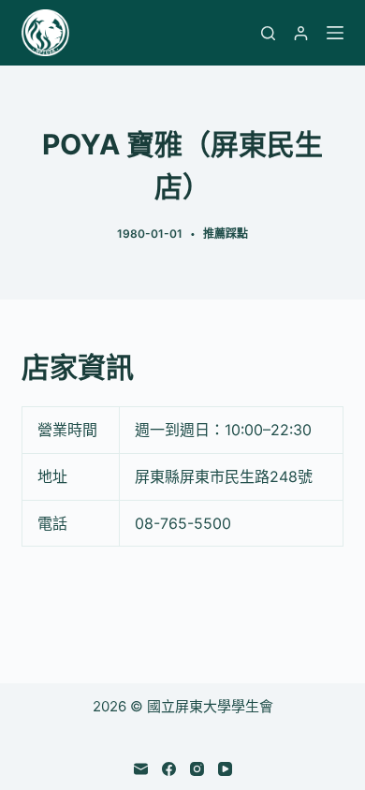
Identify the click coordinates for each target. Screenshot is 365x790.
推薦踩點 (225, 234)
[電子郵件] (141, 769)
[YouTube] (225, 769)
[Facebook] (169, 769)
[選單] (335, 32)
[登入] (301, 33)
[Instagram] (197, 769)
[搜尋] (268, 33)
